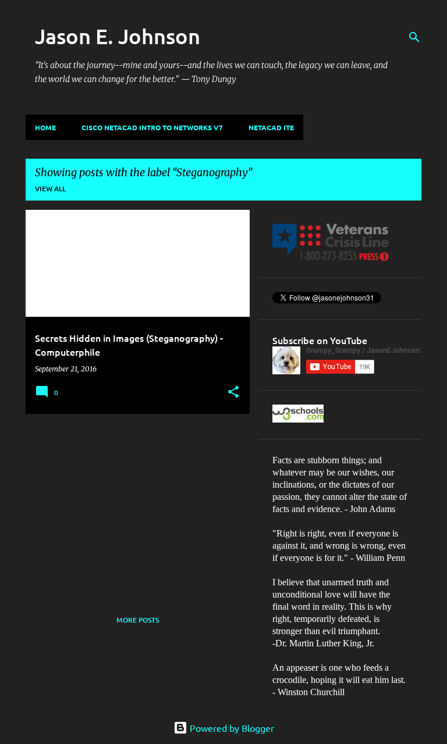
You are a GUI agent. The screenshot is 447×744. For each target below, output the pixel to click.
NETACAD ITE (271, 127)
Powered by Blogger (230, 728)
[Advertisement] (133, 504)
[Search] (414, 37)
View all (50, 189)
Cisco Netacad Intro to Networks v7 (152, 127)
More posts (137, 620)
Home (45, 127)
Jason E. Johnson (117, 36)
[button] (233, 392)
